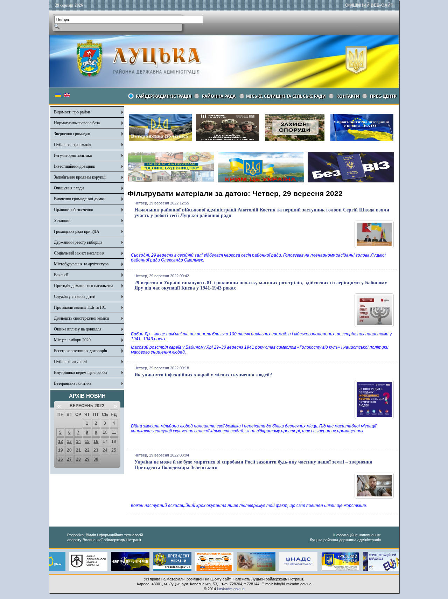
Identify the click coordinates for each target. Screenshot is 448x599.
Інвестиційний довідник (74, 166)
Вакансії (61, 274)
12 (60, 441)
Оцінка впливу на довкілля (78, 329)
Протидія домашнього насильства (83, 285)
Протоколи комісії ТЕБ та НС (80, 307)
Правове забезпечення (73, 209)
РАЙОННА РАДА (219, 96)
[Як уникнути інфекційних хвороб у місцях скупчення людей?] (374, 417)
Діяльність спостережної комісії (81, 318)
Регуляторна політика (73, 155)
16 (95, 441)
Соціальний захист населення (79, 253)
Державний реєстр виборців (78, 242)
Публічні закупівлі (70, 361)
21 (78, 450)
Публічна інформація (72, 144)
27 (69, 459)
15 (87, 441)
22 (87, 450)
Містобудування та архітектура (81, 264)
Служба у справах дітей (74, 296)
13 (69, 441)
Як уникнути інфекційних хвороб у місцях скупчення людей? (203, 374)
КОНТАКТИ (347, 96)
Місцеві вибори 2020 (72, 339)
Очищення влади (69, 188)
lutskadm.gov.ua (231, 589)
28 (78, 459)
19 (60, 450)
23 (95, 450)
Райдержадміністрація (163, 96)
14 (78, 441)
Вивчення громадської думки (79, 198)
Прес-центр (383, 96)
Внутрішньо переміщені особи (80, 372)
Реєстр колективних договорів (80, 350)
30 (95, 459)
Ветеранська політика (72, 383)
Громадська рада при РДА (76, 231)
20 (69, 450)
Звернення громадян (72, 133)
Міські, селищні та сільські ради (286, 96)
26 (60, 459)
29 (87, 459)
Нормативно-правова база (77, 122)
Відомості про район (72, 112)
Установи (62, 220)
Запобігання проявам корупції (80, 177)
